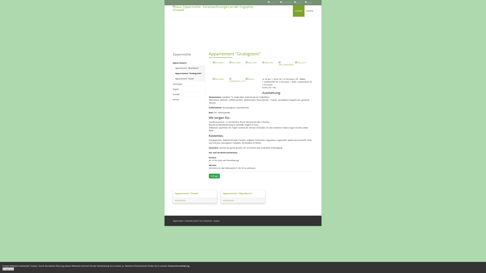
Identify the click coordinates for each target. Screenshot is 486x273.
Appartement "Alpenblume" (187, 68)
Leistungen (177, 84)
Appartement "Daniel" (184, 78)
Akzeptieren (8, 269)
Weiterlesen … (181, 200)
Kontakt (176, 94)
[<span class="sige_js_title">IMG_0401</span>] (254, 62)
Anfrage (214, 176)
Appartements (180, 63)
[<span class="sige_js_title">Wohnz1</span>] (254, 79)
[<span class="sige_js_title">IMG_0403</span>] (270, 62)
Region (176, 89)
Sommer (299, 11)
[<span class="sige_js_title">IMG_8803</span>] (221, 79)
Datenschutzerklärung (178, 266)
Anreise (176, 99)
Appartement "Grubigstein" (188, 73)
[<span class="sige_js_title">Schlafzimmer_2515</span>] (237, 80)
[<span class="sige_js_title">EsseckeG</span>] (221, 62)
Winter (309, 11)
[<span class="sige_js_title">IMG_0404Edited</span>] (287, 63)
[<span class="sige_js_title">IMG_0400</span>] (237, 62)
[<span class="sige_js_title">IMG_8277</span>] (303, 62)
